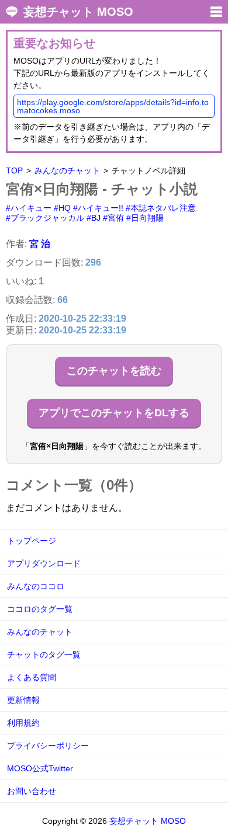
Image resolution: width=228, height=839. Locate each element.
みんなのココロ (35, 586)
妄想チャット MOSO (78, 12)
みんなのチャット (67, 170)
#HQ (62, 208)
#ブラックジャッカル (45, 217)
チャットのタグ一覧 (44, 654)
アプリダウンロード (44, 563)
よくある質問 (31, 677)
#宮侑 (113, 217)
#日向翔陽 (145, 217)
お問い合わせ (31, 791)
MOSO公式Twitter (40, 768)
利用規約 (23, 722)
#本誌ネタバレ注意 (161, 208)
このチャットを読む (114, 371)
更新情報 (23, 700)
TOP (14, 170)
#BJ (94, 217)
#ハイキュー (28, 208)
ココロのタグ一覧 (39, 609)
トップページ (31, 540)
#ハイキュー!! (98, 208)
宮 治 (39, 244)
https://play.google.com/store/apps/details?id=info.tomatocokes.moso (113, 106)
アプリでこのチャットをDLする (114, 413)
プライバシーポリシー (48, 745)
